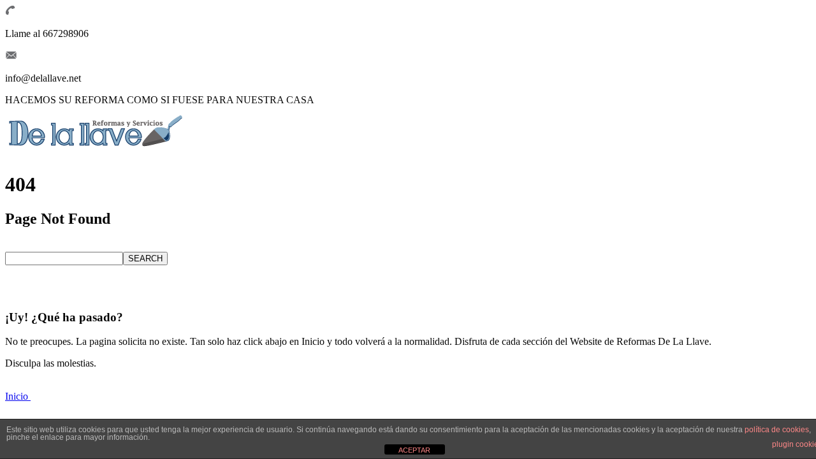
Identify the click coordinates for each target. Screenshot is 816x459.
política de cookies (777, 429)
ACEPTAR (414, 450)
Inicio (18, 396)
